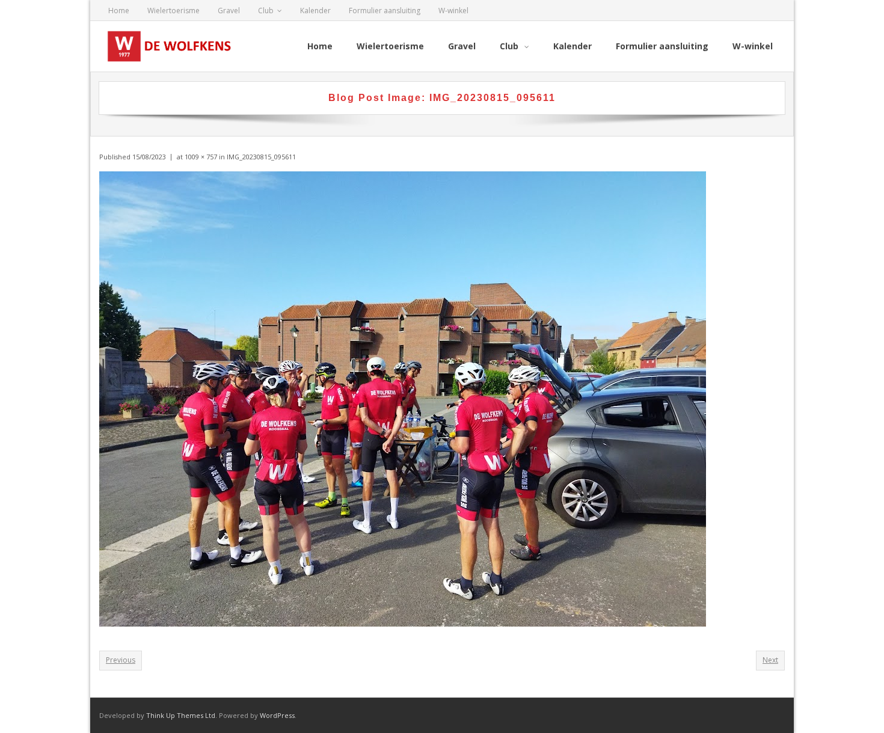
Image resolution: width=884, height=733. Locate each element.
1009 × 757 (201, 156)
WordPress (277, 715)
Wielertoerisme (173, 10)
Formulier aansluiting (384, 10)
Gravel (229, 10)
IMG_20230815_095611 (261, 156)
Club (266, 10)
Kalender (315, 10)
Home (118, 10)
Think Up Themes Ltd (180, 715)
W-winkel (453, 10)
